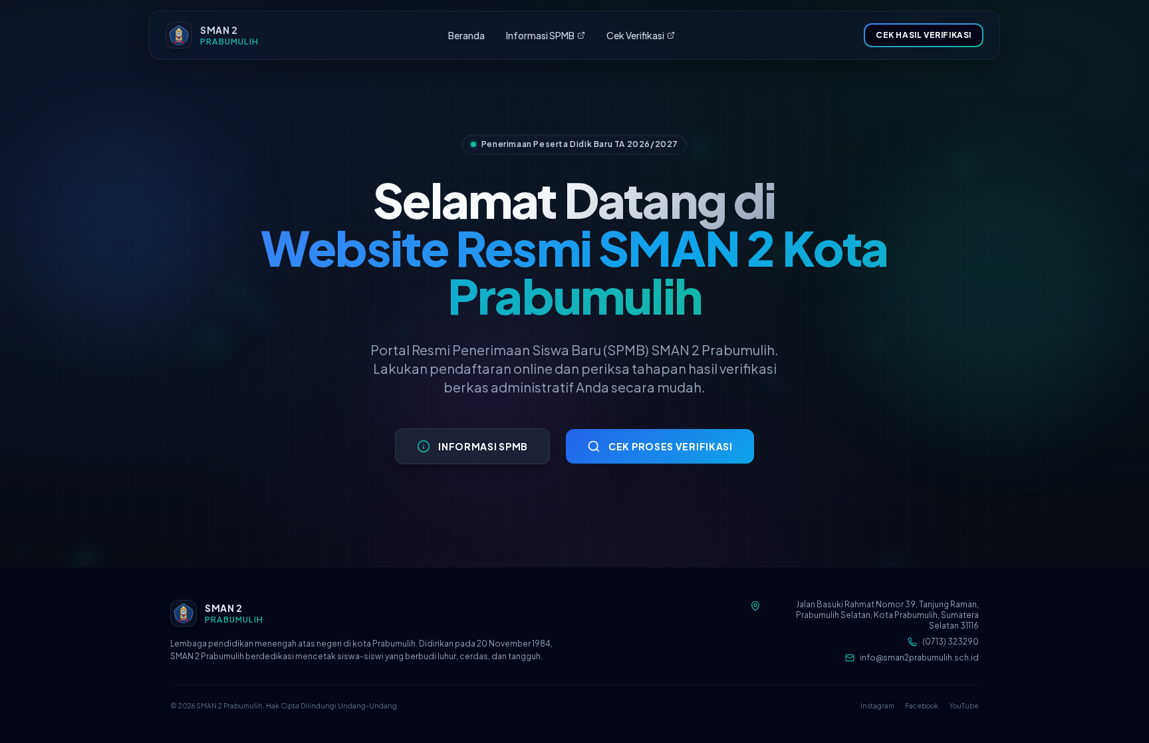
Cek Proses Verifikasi (670, 446)
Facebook (921, 706)
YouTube (964, 706)
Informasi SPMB (540, 35)
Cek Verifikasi (635, 35)
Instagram (877, 706)
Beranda (466, 35)
